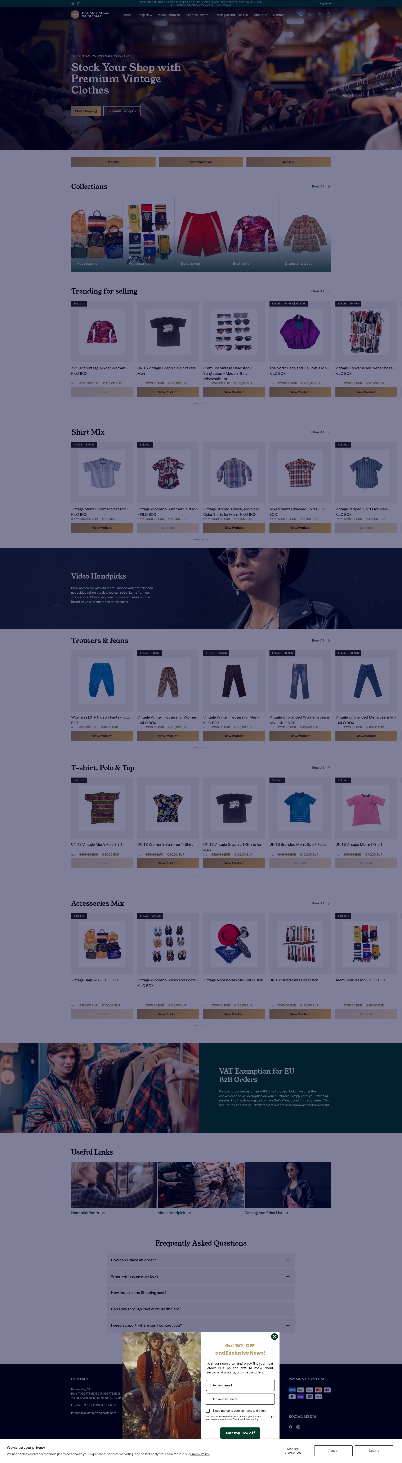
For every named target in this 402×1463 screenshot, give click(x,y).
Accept (334, 1451)
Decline (374, 1451)
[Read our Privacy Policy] (272, 1417)
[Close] (274, 1337)
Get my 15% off (240, 1433)
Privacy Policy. (200, 1454)
